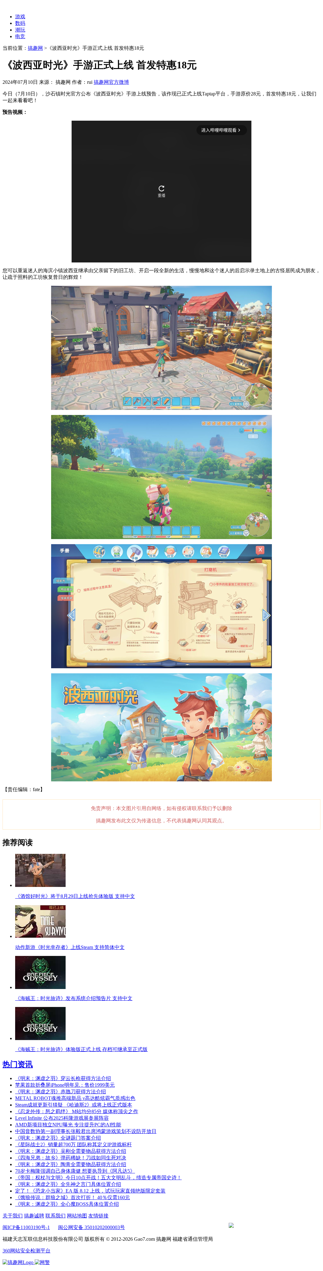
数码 (20, 23)
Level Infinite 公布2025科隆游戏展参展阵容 (62, 1118)
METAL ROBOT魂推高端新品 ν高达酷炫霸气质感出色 (75, 1098)
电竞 (20, 36)
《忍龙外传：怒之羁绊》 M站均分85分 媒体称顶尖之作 (76, 1111)
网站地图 (77, 1215)
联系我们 (55, 1215)
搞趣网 (35, 48)
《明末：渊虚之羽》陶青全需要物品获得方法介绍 (70, 1164)
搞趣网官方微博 (111, 82)
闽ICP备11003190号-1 (26, 1227)
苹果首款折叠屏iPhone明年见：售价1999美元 (65, 1085)
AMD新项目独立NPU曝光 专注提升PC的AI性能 (68, 1124)
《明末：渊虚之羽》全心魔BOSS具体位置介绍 (67, 1204)
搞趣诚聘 (34, 1215)
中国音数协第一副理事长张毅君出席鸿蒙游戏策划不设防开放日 (85, 1131)
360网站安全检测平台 (26, 1250)
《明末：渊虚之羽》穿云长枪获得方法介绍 (63, 1078)
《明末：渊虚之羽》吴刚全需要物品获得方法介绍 (70, 1151)
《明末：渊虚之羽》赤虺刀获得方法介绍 (60, 1091)
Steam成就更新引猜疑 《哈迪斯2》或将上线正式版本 (73, 1104)
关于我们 (13, 1215)
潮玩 (20, 29)
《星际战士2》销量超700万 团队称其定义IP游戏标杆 (73, 1144)
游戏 (20, 16)
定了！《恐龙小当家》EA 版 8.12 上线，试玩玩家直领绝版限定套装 (90, 1190)
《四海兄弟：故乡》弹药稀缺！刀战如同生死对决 (70, 1157)
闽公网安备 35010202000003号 (91, 1227)
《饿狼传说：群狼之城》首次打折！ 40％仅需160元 (72, 1197)
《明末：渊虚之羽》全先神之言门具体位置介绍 (68, 1184)
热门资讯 (18, 1064)
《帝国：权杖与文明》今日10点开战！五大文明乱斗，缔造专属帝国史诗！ (98, 1177)
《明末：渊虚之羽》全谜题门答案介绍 (58, 1138)
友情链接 (98, 1215)
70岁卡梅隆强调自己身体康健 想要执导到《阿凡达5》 (75, 1171)
